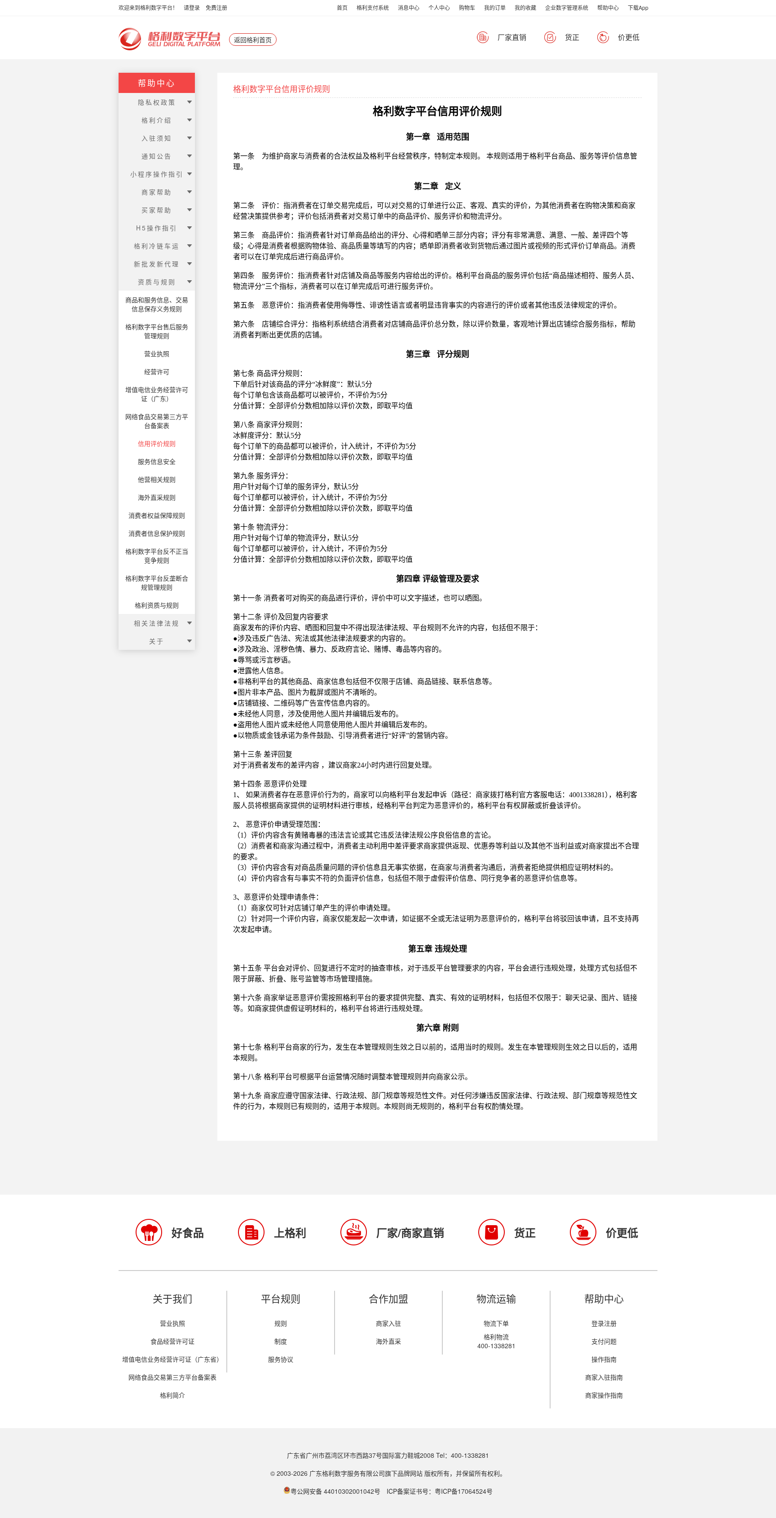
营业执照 (156, 353)
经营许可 (156, 371)
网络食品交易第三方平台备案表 (156, 421)
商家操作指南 (604, 1394)
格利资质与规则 (157, 604)
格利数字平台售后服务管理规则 (156, 331)
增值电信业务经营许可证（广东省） (172, 1359)
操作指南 (604, 1359)
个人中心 (439, 7)
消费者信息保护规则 (156, 533)
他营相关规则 (157, 479)
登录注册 (604, 1323)
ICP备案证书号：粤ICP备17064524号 (440, 1491)
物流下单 (496, 1323)
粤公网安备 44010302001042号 (336, 1491)
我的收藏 (525, 7)
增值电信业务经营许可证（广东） (156, 394)
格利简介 (172, 1394)
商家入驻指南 (604, 1376)
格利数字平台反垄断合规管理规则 (156, 582)
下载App (638, 7)
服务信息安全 (157, 461)
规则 (280, 1323)
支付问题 (604, 1341)
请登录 (192, 7)
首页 (342, 7)
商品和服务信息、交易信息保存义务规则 (156, 304)
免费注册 (216, 7)
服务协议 (280, 1359)
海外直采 (388, 1341)
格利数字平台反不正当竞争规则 (156, 556)
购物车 (467, 7)
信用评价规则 (157, 443)
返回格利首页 (253, 39)
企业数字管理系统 (566, 7)
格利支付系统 (373, 7)
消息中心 (408, 7)
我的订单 (495, 7)
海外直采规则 (157, 497)
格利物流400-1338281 (496, 1341)
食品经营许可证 (172, 1341)
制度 (280, 1341)
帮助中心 (608, 7)
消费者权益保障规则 (156, 515)
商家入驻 (388, 1323)
